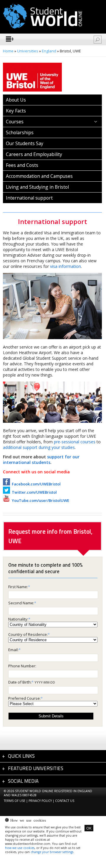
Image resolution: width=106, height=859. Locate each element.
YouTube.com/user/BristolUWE (39, 500)
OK (89, 828)
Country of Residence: (28, 634)
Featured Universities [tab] (35, 768)
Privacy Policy (40, 801)
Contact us (64, 801)
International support (29, 198)
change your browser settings (52, 852)
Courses (15, 121)
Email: (13, 649)
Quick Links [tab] (21, 756)
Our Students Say (24, 143)
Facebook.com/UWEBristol (35, 484)
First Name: (18, 586)
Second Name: (21, 603)
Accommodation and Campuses (39, 176)
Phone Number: (22, 666)
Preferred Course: (24, 698)
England (49, 51)
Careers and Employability (34, 154)
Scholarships (20, 132)
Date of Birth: (20, 682)
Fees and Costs (22, 165)
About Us (16, 100)
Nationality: (18, 619)
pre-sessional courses (74, 442)
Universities (27, 51)
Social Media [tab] (23, 781)
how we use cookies (19, 848)
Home (8, 51)
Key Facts (16, 110)
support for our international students (41, 459)
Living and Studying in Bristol (37, 187)
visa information (65, 266)
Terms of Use (14, 801)
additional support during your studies (39, 447)
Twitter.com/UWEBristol (33, 492)
